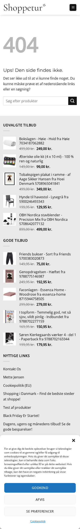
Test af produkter (17, 407)
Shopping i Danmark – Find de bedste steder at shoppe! (38, 396)
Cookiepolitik (37, 521)
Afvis (40, 499)
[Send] (72, 101)
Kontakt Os (12, 369)
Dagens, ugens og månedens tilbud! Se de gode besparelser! (36, 427)
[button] (73, 440)
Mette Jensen (13, 377)
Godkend (40, 488)
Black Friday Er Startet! (21, 415)
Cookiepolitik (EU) (17, 385)
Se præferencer (40, 511)
